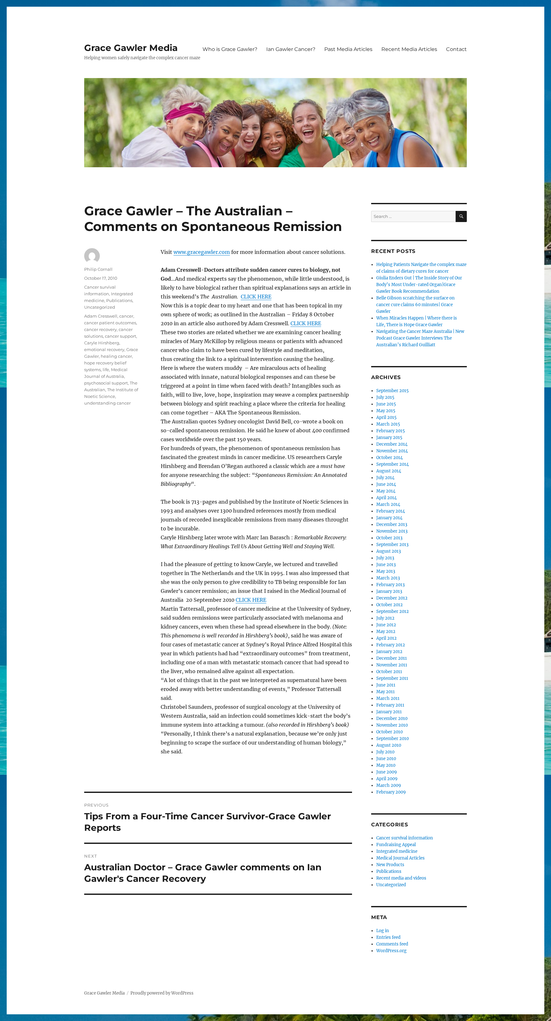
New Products (390, 864)
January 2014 (389, 518)
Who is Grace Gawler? (229, 49)
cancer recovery (100, 329)
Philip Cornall (98, 269)
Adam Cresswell (100, 316)
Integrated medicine (396, 851)
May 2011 (385, 691)
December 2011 (391, 658)
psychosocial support (106, 382)
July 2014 (385, 477)
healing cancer (116, 356)
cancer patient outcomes (110, 322)
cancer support (120, 336)
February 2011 (390, 705)
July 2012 (385, 618)
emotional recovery (104, 349)
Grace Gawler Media (131, 47)
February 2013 (390, 584)
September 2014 (392, 464)
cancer (126, 316)
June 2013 (386, 564)
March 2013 (388, 578)
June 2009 (386, 772)
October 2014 (389, 457)
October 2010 (389, 732)
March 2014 (388, 504)
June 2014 (386, 484)
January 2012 (389, 651)
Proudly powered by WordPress (162, 993)
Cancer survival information (404, 838)
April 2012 (386, 638)
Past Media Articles (348, 49)
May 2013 (385, 571)
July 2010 (385, 752)
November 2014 (392, 451)
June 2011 (385, 685)
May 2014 (385, 491)
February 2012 (390, 645)
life (106, 369)
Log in (382, 930)
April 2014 (386, 497)
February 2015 (390, 431)
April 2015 (386, 417)
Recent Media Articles (409, 49)
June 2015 (386, 404)
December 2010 (392, 718)
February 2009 (391, 792)
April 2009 (387, 778)
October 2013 (389, 538)
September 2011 (392, 678)
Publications (119, 300)
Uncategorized (99, 307)
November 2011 (391, 665)
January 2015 (389, 437)
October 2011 (389, 671)
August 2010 (388, 745)
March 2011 (388, 698)
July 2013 (385, 558)
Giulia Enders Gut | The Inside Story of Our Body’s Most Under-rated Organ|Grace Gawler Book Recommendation (419, 284)
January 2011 (389, 712)
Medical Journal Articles (400, 858)
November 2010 (392, 725)
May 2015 (385, 410)
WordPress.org (391, 950)
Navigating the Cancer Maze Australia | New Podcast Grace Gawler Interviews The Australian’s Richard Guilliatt (420, 338)
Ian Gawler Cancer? (290, 49)
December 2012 (392, 598)
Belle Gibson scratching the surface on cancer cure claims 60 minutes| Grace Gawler (415, 304)
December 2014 (392, 444)
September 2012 (392, 611)
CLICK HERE (256, 296)
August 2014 (388, 471)
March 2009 (388, 785)
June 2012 (386, 625)
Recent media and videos (401, 878)
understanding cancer (107, 403)
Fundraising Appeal (396, 844)
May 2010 (385, 765)
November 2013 (392, 531)
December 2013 (391, 524)
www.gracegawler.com (201, 252)
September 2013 (392, 544)
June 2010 (386, 758)
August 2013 (388, 551)
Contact (456, 49)
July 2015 (385, 397)
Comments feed (392, 944)
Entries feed (388, 937)
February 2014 (390, 511)
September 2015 (392, 390)
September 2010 (392, 738)
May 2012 (385, 631)
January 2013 (389, 591)
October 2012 (389, 605)
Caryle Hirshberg (101, 342)
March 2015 (388, 424)
